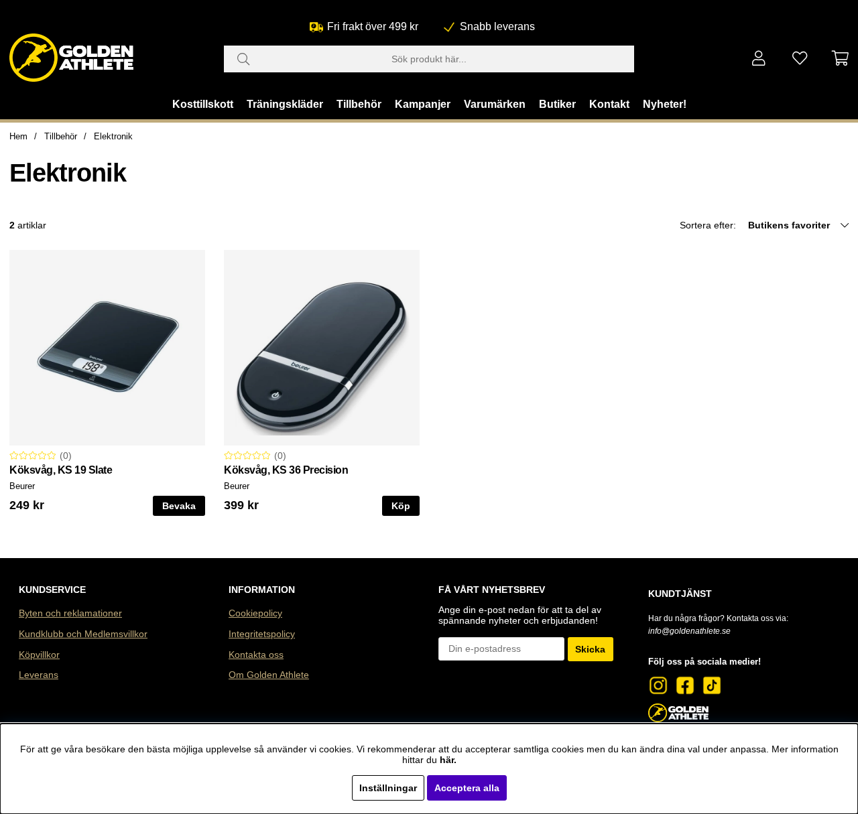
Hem (18, 136)
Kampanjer (422, 104)
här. (448, 759)
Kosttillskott (202, 104)
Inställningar (388, 788)
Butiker (557, 104)
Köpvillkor (39, 654)
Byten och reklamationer (70, 613)
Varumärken (495, 104)
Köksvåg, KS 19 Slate (60, 470)
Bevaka (179, 505)
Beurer (22, 486)
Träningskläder (285, 104)
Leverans (38, 674)
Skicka (590, 649)
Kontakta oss (256, 654)
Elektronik (113, 136)
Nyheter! (664, 104)
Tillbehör (358, 104)
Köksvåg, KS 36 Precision (286, 470)
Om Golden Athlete (269, 674)
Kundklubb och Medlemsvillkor (83, 633)
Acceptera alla (466, 788)
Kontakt (609, 104)
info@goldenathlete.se (689, 631)
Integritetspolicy (262, 633)
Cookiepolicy (255, 613)
